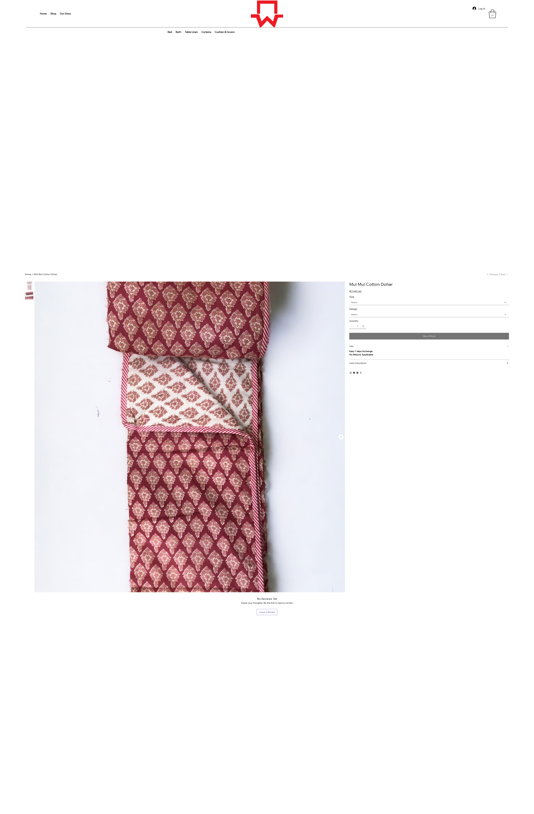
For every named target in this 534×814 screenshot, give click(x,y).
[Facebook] (354, 372)
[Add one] (363, 326)
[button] (492, 13)
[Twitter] (360, 372)
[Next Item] (341, 437)
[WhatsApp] (350, 372)
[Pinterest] (357, 372)
